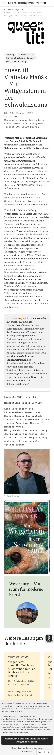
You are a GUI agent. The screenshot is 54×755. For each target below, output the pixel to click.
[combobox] (43, 752)
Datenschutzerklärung (11, 711)
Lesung (10, 54)
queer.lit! (26, 54)
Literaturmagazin (13, 9)
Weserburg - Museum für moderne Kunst (26, 589)
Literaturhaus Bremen (20, 57)
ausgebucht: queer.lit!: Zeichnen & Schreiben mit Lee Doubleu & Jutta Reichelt (21, 669)
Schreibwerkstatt (18, 657)
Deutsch (41, 752)
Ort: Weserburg (16, 61)
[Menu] (3, 3)
